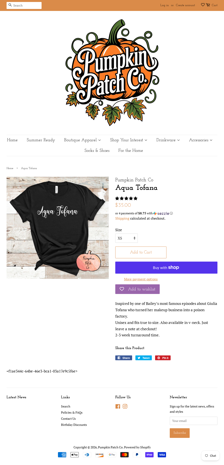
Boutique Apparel (81, 140)
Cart (214, 5)
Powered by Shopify (137, 447)
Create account (185, 5)
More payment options (141, 279)
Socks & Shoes (96, 151)
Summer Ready (41, 140)
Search (65, 406)
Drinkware (166, 140)
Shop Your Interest (127, 140)
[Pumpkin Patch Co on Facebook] (117, 407)
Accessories (199, 140)
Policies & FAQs (71, 412)
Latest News (16, 397)
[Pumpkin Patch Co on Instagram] (124, 407)
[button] (126, 198)
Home (12, 140)
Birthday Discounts (74, 425)
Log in (164, 5)
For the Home (130, 151)
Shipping (122, 218)
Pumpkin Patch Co (110, 447)
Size (118, 229)
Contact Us (68, 418)
